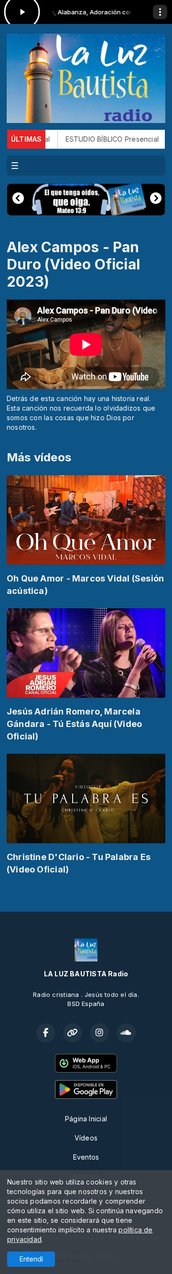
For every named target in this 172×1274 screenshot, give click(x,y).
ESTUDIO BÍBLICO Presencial (92, 139)
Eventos (86, 1157)
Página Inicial (86, 1119)
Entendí (31, 1259)
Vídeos (86, 1138)
